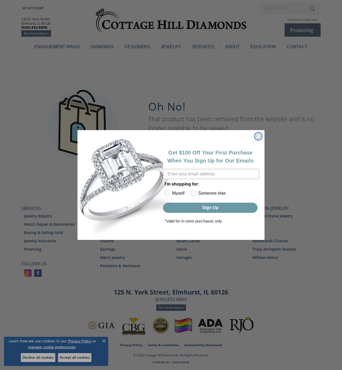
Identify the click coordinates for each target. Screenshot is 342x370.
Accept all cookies (75, 357)
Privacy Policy (79, 341)
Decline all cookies (38, 357)
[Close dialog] (258, 136)
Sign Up (210, 207)
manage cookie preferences (51, 347)
